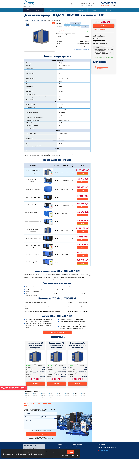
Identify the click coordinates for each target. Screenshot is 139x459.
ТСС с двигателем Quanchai (99, 40)
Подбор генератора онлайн (13, 388)
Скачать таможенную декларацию (102, 67)
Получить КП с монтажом (57, 332)
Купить (82, 173)
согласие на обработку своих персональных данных (41, 438)
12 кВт (94, 41)
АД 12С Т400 (96, 38)
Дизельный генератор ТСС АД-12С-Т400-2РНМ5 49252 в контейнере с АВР (77, 345)
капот (78, 26)
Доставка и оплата (77, 444)
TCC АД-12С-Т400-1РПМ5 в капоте (33, 189)
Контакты (108, 10)
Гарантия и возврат (63, 447)
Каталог (60, 444)
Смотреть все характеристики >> (81, 49)
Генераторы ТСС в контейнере (100, 43)
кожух (73, 26)
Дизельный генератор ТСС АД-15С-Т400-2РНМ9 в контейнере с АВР (56, 345)
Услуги (66, 10)
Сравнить (39, 365)
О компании (51, 10)
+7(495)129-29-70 (108, 3)
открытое (67, 26)
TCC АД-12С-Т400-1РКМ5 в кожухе (33, 197)
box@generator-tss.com (87, 3)
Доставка (80, 10)
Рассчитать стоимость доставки (103, 57)
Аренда (94, 10)
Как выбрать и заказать (78, 447)
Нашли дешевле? (100, 29)
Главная (27, 20)
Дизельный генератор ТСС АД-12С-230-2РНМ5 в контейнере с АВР (35, 345)
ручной (67, 23)
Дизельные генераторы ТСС (99, 36)
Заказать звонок (105, 5)
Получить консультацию (41, 434)
